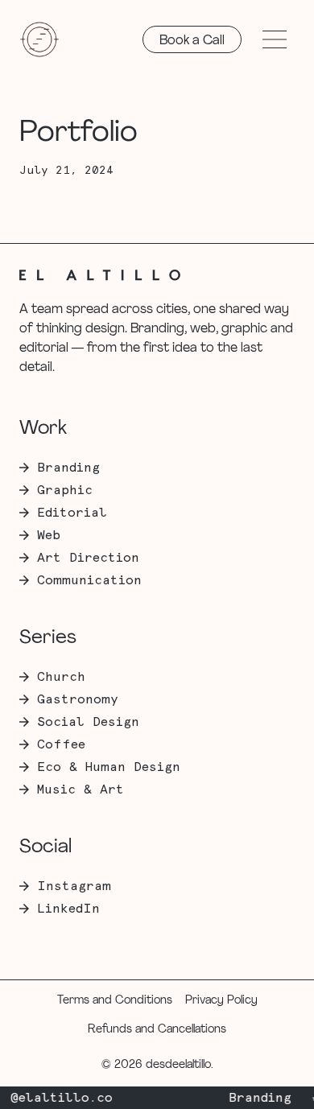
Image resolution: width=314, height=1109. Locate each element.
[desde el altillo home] (39, 39)
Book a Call (192, 41)
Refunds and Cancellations (157, 1030)
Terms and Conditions (114, 1001)
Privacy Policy (221, 1001)
